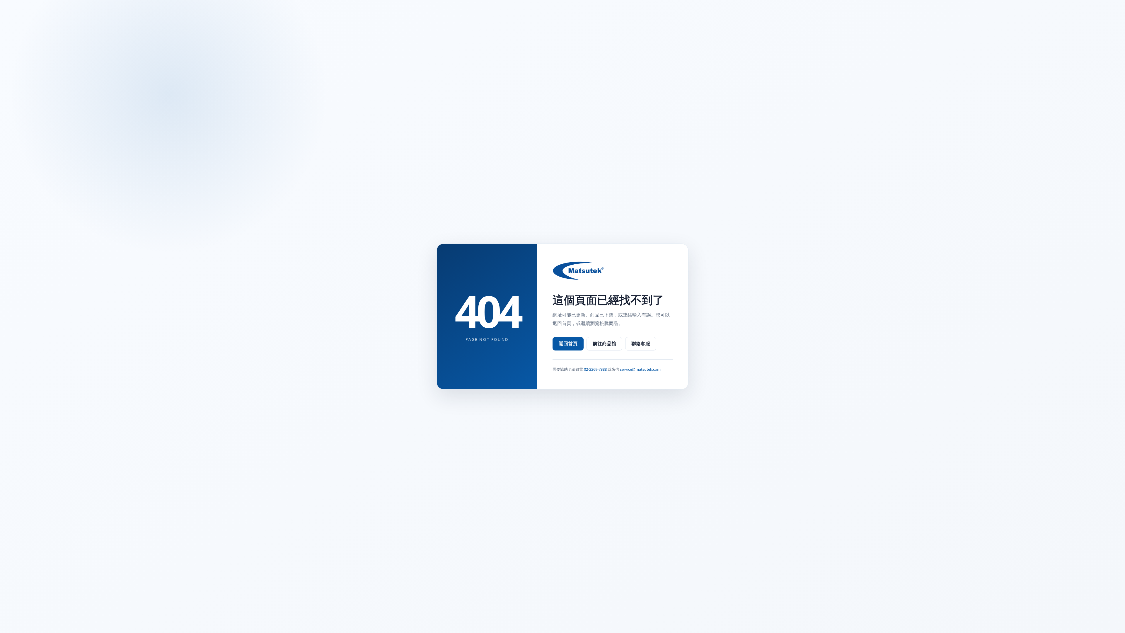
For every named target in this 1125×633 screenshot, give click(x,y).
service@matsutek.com (640, 369)
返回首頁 (568, 343)
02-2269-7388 (595, 369)
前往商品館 (604, 343)
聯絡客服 (640, 343)
